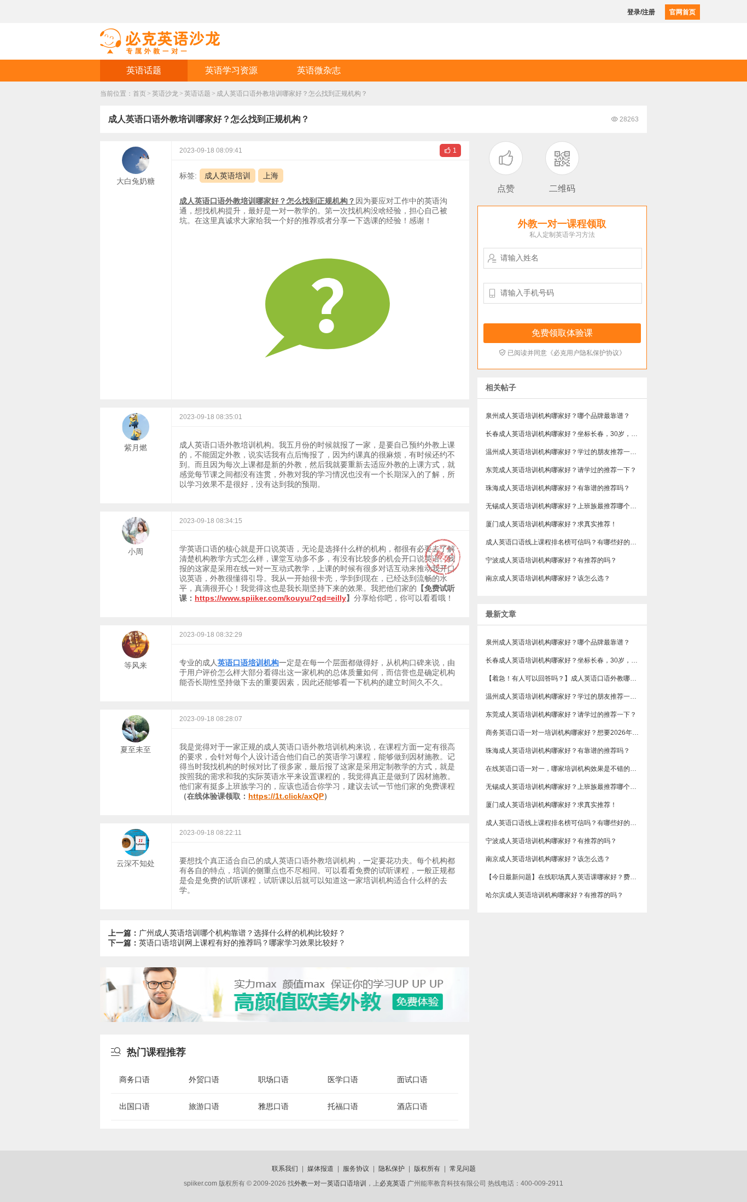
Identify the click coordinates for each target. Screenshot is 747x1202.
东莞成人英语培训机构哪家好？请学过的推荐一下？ (561, 470)
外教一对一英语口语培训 (330, 1183)
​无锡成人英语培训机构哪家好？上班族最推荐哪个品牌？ (566, 506)
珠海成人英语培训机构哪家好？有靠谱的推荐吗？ (558, 488)
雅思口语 (273, 1106)
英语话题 (143, 70)
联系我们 (285, 1168)
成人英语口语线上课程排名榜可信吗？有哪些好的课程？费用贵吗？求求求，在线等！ (566, 542)
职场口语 (273, 1079)
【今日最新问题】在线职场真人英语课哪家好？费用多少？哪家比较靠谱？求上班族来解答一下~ (566, 877)
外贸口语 (204, 1079)
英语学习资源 (231, 70)
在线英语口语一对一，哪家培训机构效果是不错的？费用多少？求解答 (566, 769)
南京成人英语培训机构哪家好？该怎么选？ (548, 578)
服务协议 (356, 1168)
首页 (139, 93)
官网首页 (682, 12)
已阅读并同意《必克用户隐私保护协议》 (562, 353)
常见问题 (463, 1168)
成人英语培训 (227, 175)
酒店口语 (412, 1106)
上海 (270, 175)
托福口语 (343, 1106)
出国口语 (134, 1106)
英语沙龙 (165, 93)
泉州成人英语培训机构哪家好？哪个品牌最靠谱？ (558, 416)
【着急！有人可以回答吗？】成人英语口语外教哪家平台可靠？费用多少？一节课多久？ (566, 678)
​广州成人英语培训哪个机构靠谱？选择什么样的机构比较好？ (227, 932)
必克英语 (393, 1183)
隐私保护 (391, 1168)
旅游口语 (204, 1106)
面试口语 (412, 1079)
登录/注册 (641, 12)
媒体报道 (320, 1168)
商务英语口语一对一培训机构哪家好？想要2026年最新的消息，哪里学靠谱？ (566, 732)
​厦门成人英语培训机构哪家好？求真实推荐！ (551, 524)
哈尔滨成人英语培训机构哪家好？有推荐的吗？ (554, 895)
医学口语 (343, 1079)
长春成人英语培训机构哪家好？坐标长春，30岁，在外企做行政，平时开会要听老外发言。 (566, 434)
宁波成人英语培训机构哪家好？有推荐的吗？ (551, 560)
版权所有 (427, 1168)
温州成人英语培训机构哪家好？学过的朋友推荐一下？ (564, 452)
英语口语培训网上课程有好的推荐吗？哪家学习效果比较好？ (227, 942)
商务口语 (134, 1079)
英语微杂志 (319, 70)
